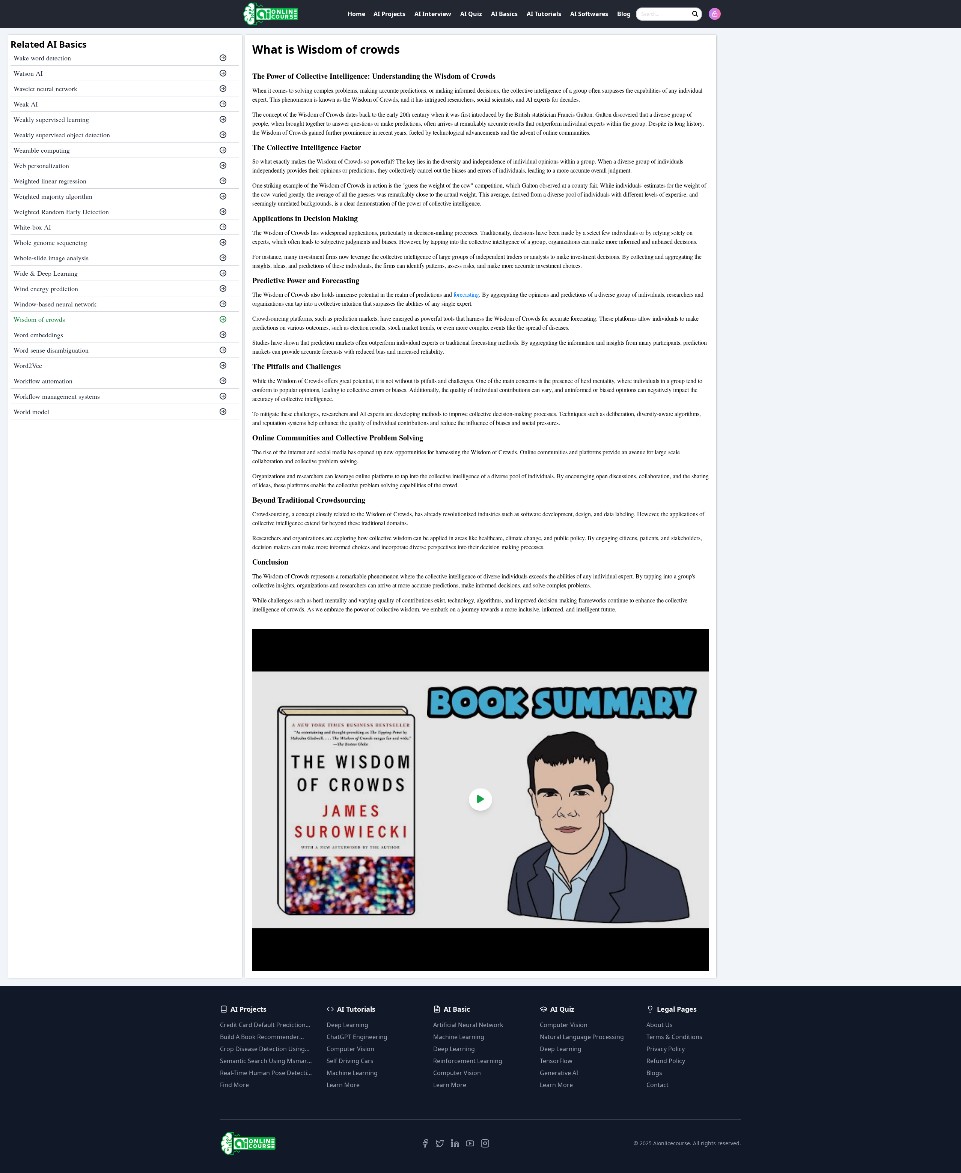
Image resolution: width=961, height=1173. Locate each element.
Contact (657, 1085)
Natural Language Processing (582, 1037)
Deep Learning (347, 1025)
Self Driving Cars (350, 1061)
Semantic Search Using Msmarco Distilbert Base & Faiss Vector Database (267, 1061)
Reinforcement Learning (467, 1061)
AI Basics (504, 14)
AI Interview (432, 14)
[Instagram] (485, 1143)
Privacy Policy (665, 1049)
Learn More (343, 1085)
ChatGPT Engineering (357, 1037)
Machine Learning (352, 1073)
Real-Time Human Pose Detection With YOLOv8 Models (267, 1073)
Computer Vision (350, 1049)
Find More (234, 1085)
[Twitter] (439, 1143)
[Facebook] (424, 1143)
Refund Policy (665, 1061)
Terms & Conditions (674, 1037)
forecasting (466, 294)
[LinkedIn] (454, 1143)
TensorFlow (556, 1061)
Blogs (654, 1073)
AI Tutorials (544, 14)
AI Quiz (471, 14)
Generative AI (559, 1073)
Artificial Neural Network (468, 1025)
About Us (659, 1025)
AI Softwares (589, 14)
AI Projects (389, 14)
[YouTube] (469, 1143)
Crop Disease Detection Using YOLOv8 (262, 1049)
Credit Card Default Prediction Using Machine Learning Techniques (263, 1025)
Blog (624, 14)
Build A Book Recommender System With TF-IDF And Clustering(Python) (259, 1037)
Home (356, 14)
